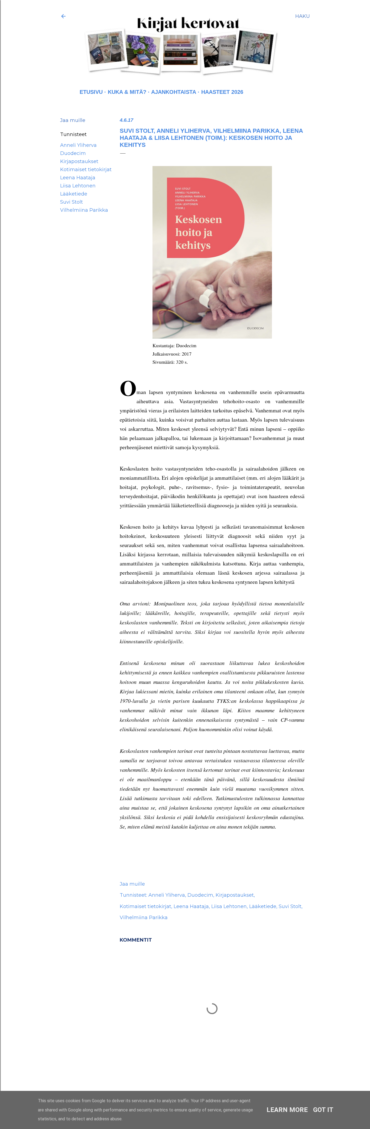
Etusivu (91, 92)
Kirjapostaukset (79, 161)
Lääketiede (73, 194)
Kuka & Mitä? (127, 92)
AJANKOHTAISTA (173, 92)
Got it (323, 1110)
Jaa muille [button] (72, 120)
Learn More (287, 1110)
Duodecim (73, 153)
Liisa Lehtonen (78, 186)
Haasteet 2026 (222, 92)
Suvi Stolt (71, 202)
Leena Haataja (77, 178)
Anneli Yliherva (78, 145)
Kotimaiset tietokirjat (86, 170)
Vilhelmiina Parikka (84, 210)
